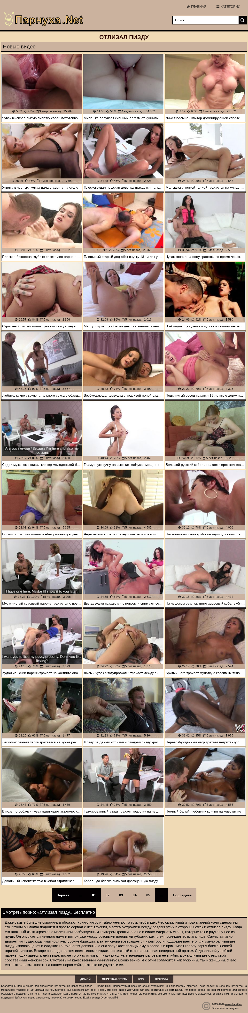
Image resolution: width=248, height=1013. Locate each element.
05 (148, 895)
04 (135, 895)
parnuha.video (233, 1004)
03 (121, 895)
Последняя (182, 895)
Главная (198, 6)
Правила (161, 979)
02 (107, 895)
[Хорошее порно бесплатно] (43, 19)
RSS (141, 979)
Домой (85, 979)
